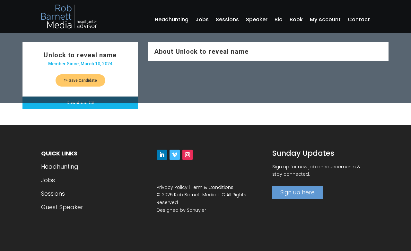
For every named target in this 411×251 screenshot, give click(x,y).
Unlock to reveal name (80, 55)
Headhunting (171, 20)
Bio (279, 20)
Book (296, 20)
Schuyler (196, 210)
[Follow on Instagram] (187, 155)
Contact (359, 20)
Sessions (227, 20)
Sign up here (297, 192)
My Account (325, 20)
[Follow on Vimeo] (175, 155)
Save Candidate (82, 80)
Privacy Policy (172, 187)
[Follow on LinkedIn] (162, 155)
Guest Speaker (62, 207)
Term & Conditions (212, 187)
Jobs (202, 20)
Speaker (256, 20)
